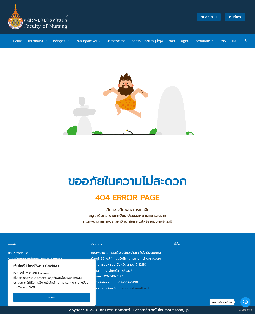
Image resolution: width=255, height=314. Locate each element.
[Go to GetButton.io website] (245, 310)
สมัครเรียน (209, 17)
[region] (52, 282)
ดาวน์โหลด (203, 41)
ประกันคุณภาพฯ (86, 41)
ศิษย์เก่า (235, 17)
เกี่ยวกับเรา (35, 41)
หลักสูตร (59, 41)
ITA (234, 41)
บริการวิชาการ (116, 41)
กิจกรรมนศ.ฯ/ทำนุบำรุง (147, 41)
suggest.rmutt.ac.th (136, 288)
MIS (223, 41)
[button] (45, 41)
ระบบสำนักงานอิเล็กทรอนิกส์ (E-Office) (35, 259)
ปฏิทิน (185, 41)
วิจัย (172, 41)
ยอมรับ (52, 297)
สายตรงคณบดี (18, 253)
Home (17, 41)
